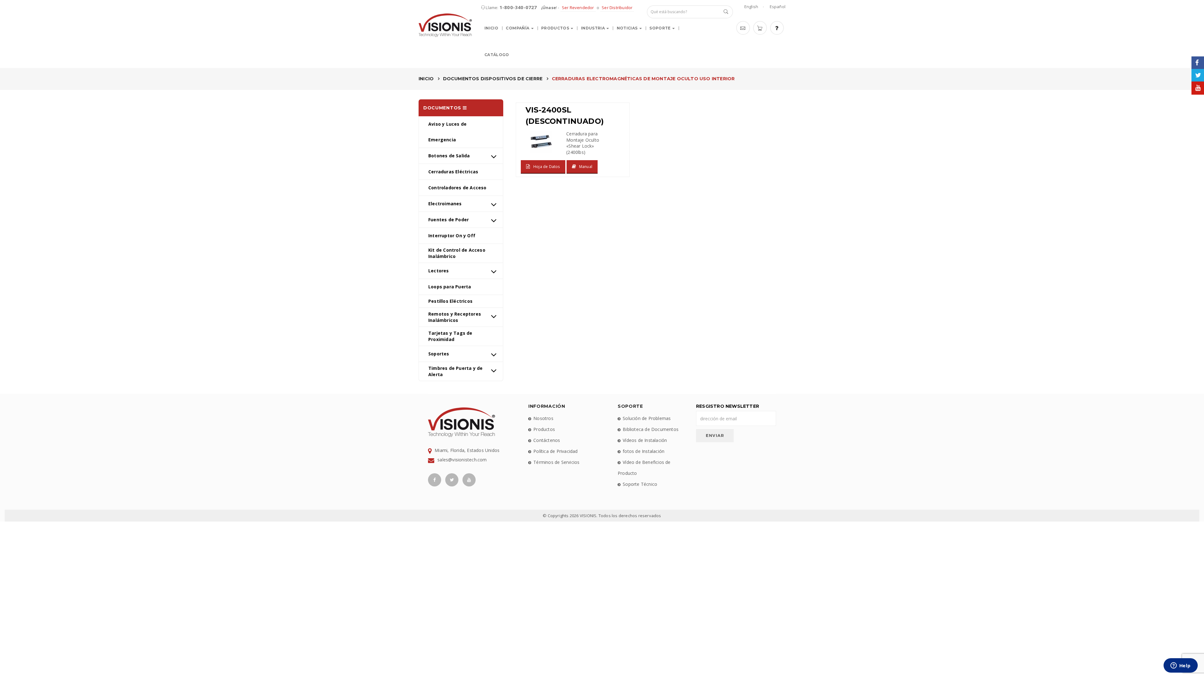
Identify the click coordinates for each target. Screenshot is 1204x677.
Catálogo (496, 54)
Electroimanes (445, 204)
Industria (593, 28)
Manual (585, 166)
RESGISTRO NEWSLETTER (727, 406)
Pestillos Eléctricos (450, 301)
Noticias (628, 28)
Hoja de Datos (546, 166)
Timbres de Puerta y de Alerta (455, 371)
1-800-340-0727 (518, 7)
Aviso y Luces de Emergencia (447, 132)
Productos (555, 28)
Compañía (518, 28)
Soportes (438, 354)
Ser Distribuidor (617, 7)
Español (777, 6)
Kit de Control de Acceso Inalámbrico (456, 253)
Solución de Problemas (647, 418)
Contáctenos (546, 440)
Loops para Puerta (449, 287)
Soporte (660, 28)
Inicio (491, 28)
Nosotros (543, 418)
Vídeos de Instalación (645, 440)
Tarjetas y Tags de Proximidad (450, 336)
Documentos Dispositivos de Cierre (493, 78)
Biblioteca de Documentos (651, 429)
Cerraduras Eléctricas (453, 172)
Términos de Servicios (556, 462)
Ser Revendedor (578, 7)
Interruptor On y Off (451, 236)
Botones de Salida (449, 156)
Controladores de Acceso (457, 188)
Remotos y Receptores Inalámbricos (454, 317)
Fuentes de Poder (448, 220)
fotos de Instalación (643, 451)
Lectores (438, 271)
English (751, 6)
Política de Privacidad (555, 451)
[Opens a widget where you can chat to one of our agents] (1180, 666)
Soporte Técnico (640, 484)
